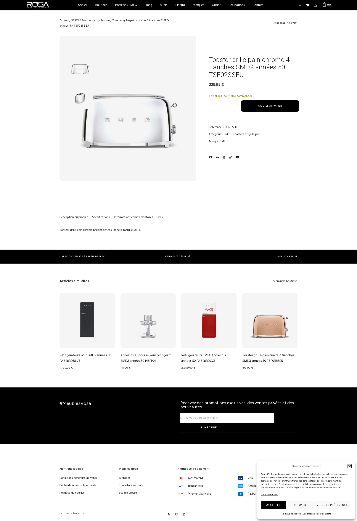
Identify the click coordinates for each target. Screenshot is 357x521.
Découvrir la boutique (284, 281)
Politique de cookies (291, 513)
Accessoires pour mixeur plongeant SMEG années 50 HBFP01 (146, 358)
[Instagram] (176, 514)
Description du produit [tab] (74, 217)
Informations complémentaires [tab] (133, 217)
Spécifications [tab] (101, 217)
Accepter (273, 505)
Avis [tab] (160, 217)
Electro (180, 5)
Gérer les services (269, 494)
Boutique (101, 5)
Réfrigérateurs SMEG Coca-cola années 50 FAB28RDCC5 (203, 358)
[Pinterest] (184, 514)
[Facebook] (169, 514)
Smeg (148, 5)
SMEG (75, 20)
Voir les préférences (332, 505)
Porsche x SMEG (126, 5)
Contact (258, 5)
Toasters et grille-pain (96, 20)
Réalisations (237, 5)
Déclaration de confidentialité (317, 513)
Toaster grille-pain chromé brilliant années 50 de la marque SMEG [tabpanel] (100, 230)
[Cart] (326, 5)
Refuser (300, 505)
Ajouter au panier (270, 106)
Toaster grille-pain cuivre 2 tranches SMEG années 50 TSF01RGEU (268, 358)
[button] (349, 466)
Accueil (82, 5)
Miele (164, 5)
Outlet (216, 5)
